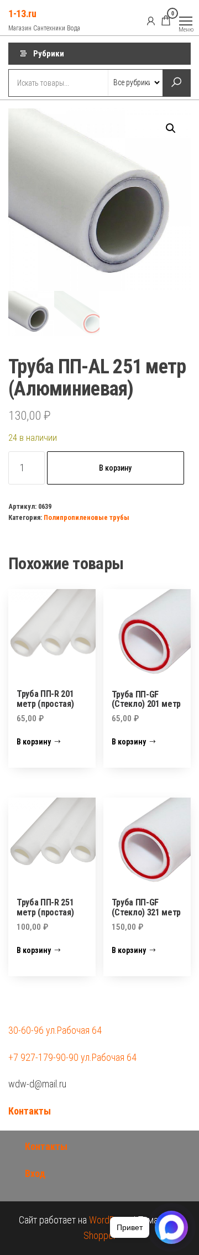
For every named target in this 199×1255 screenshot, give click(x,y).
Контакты (29, 1111)
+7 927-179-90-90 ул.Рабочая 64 (72, 1057)
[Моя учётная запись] (151, 20)
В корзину (115, 468)
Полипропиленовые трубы (86, 517)
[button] (171, 128)
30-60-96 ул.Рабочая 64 (55, 1030)
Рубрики (48, 54)
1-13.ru (22, 13)
